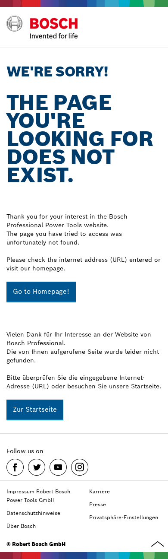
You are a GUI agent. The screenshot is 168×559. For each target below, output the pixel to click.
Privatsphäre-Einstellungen (123, 517)
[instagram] (79, 467)
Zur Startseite (35, 409)
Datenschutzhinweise (33, 513)
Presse (97, 504)
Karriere (99, 491)
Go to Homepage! (41, 291)
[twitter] (36, 467)
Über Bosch (21, 526)
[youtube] (58, 467)
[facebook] (15, 467)
